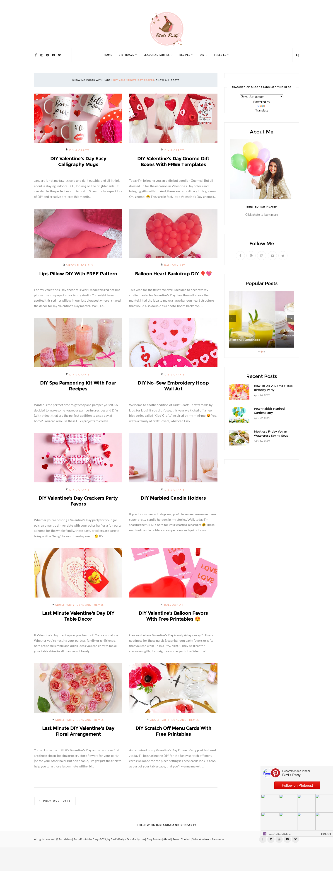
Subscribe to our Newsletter (208, 839)
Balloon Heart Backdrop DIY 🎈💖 (173, 273)
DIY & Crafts (79, 150)
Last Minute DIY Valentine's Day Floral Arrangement (78, 731)
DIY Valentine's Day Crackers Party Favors (78, 501)
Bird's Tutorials (79, 265)
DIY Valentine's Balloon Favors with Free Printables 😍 (173, 616)
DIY (202, 55)
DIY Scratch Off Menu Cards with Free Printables (173, 731)
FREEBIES (220, 55)
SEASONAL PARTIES (157, 55)
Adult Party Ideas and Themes (79, 605)
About (167, 839)
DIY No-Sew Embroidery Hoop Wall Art (173, 385)
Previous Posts (57, 801)
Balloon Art (174, 265)
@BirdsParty (185, 825)
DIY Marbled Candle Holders (173, 498)
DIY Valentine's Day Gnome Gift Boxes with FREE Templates (173, 161)
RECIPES (184, 55)
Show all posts (167, 80)
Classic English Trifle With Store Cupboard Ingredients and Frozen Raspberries (261, 335)
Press (176, 839)
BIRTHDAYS (126, 55)
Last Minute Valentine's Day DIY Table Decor (78, 616)
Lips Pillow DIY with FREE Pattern (78, 273)
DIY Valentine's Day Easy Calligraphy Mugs (78, 161)
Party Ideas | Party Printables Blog (78, 839)
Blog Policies (154, 839)
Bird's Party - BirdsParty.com (128, 839)
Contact (185, 839)
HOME (108, 55)
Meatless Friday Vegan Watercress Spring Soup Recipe (271, 435)
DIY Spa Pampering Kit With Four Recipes (78, 385)
